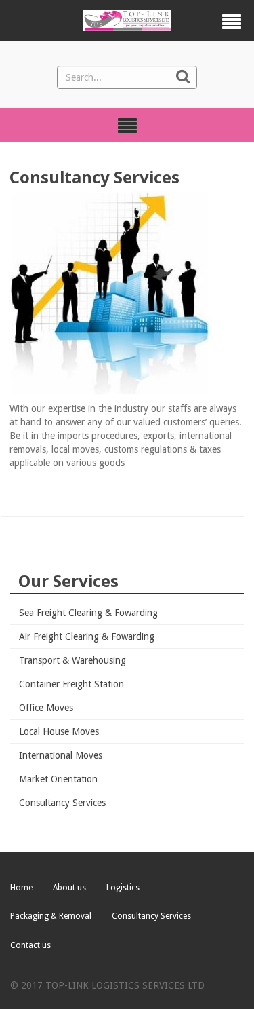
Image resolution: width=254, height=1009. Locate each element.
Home (21, 887)
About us (69, 887)
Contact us (30, 945)
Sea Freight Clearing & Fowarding (88, 612)
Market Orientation (58, 779)
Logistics (123, 887)
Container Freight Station (71, 684)
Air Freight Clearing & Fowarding (86, 636)
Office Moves (46, 707)
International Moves (60, 755)
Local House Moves (59, 731)
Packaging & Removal (50, 916)
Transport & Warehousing (72, 660)
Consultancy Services (62, 802)
